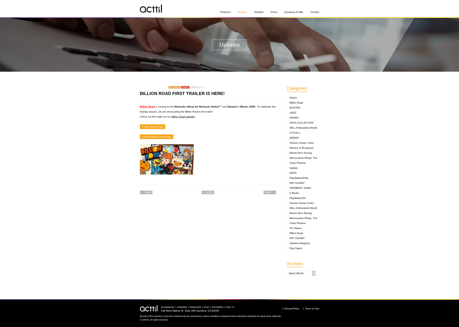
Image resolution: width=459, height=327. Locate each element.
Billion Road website (183, 116)
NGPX (293, 172)
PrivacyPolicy (291, 308)
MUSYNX (295, 107)
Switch (293, 97)
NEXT (268, 192)
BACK (148, 192)
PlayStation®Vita (299, 177)
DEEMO (294, 137)
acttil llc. (148, 308)
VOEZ (293, 112)
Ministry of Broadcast (301, 147)
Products (225, 12)
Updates (242, 12)
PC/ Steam (296, 228)
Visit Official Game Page (158, 136)
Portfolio (259, 12)
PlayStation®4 (298, 198)
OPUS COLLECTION (301, 122)
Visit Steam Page (154, 126)
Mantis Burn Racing (301, 152)
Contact (314, 12)
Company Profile (293, 12)
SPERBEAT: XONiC (300, 188)
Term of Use (312, 308)
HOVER (294, 117)
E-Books (294, 193)
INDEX (210, 192)
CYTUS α (295, 132)
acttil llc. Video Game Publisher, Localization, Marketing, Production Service (151, 9)
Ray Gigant (296, 248)
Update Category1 (300, 243)
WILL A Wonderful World (303, 127)
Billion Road (147, 106)
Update (294, 167)
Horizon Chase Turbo (302, 142)
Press (274, 12)
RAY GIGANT (297, 183)
